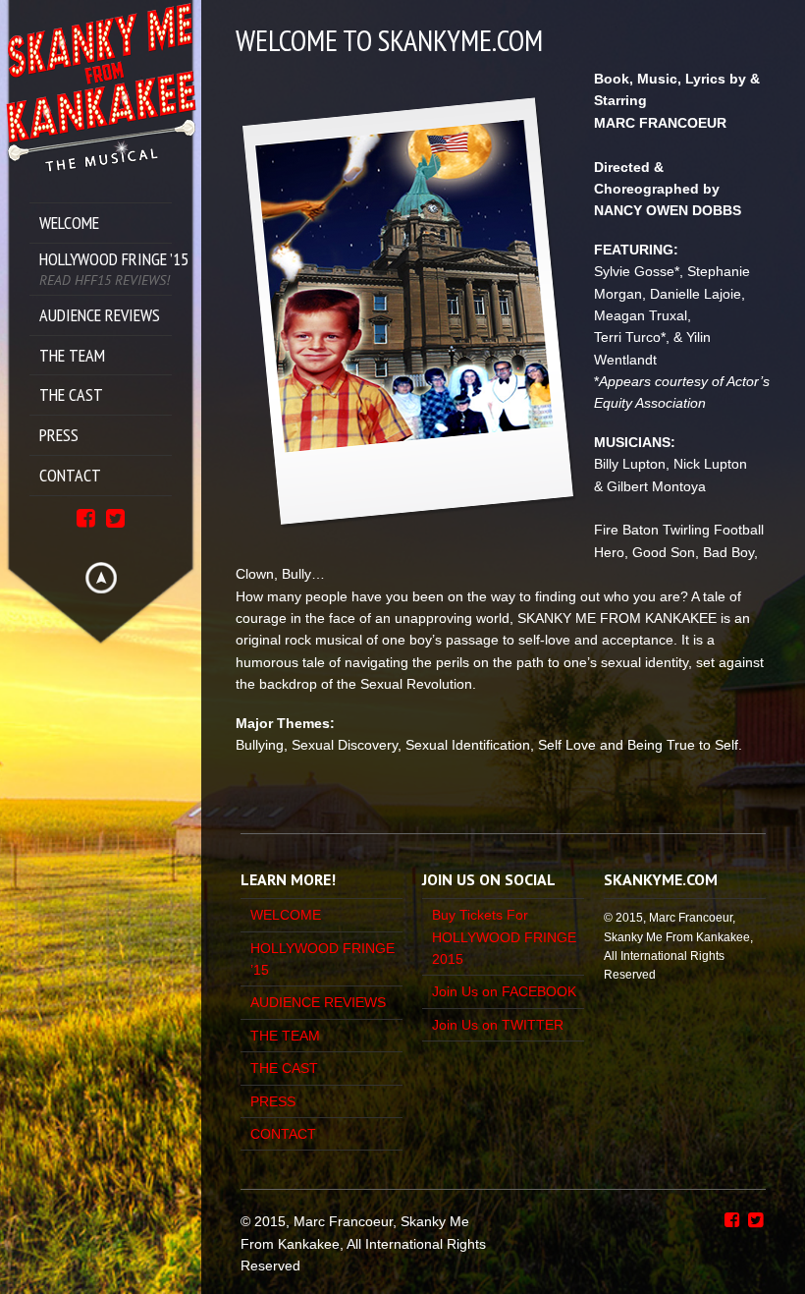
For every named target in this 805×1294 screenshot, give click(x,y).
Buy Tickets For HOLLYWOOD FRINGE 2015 (504, 937)
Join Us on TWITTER (498, 1025)
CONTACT (283, 1134)
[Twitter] (115, 516)
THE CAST (284, 1068)
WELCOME (285, 915)
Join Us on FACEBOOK (504, 991)
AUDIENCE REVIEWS (318, 1002)
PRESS (272, 1101)
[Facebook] (86, 516)
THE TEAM (285, 1035)
